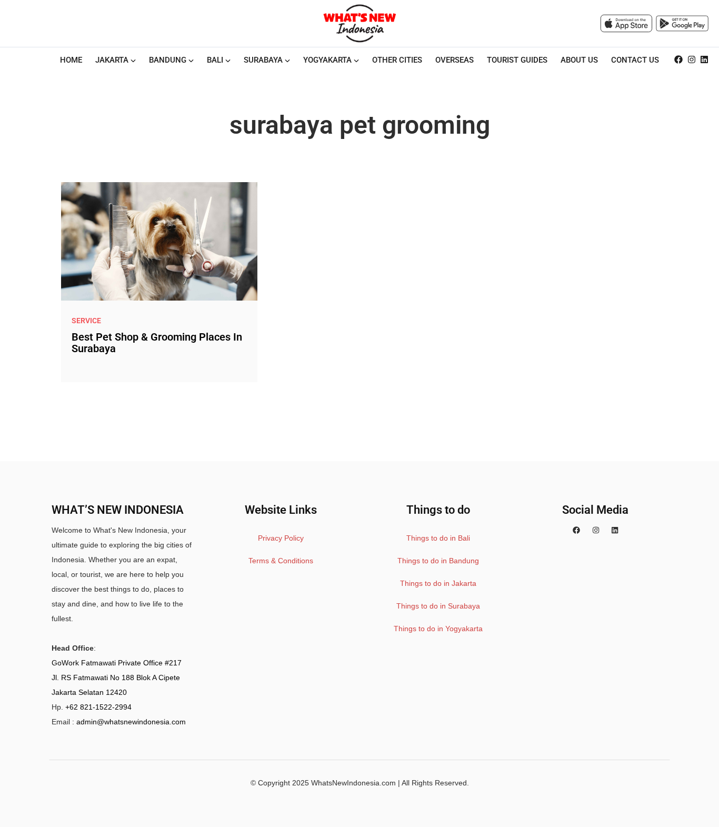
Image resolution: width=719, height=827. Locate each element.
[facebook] (678, 60)
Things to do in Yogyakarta (438, 628)
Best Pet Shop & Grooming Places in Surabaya (157, 343)
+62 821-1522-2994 (98, 707)
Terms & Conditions (280, 560)
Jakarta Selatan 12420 (89, 692)
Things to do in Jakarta (438, 583)
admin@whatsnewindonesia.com (131, 722)
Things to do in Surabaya (438, 606)
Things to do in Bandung (438, 560)
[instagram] (691, 60)
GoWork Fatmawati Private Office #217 (117, 663)
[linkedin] (704, 60)
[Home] (359, 23)
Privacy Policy (281, 538)
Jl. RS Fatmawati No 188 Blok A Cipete (116, 677)
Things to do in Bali (438, 538)
